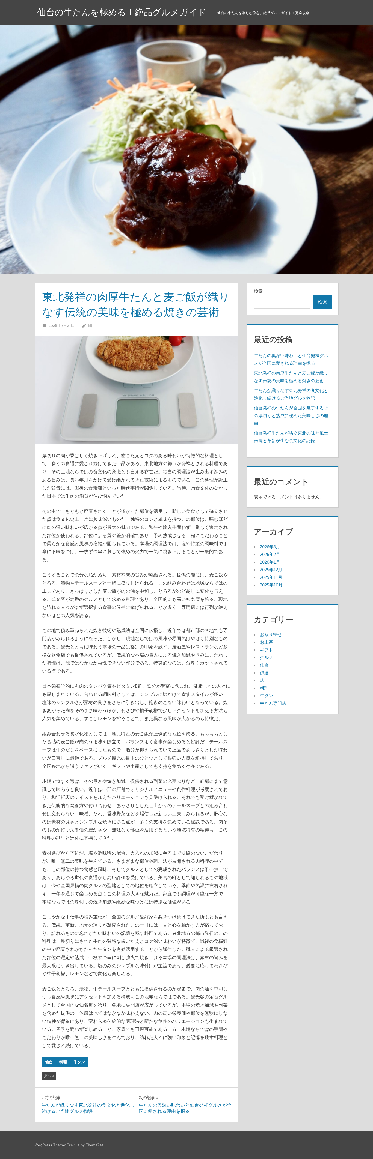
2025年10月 (271, 585)
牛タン (79, 1061)
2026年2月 (270, 554)
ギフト (266, 649)
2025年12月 (271, 569)
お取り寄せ (271, 634)
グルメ (49, 1076)
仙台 (49, 1061)
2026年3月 (270, 546)
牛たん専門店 (273, 703)
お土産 (266, 642)
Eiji (90, 325)
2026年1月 (270, 562)
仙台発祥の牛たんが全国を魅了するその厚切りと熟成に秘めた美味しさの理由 (291, 415)
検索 (258, 291)
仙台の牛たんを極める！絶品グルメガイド (121, 12)
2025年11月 (271, 577)
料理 (63, 1061)
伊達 (264, 672)
